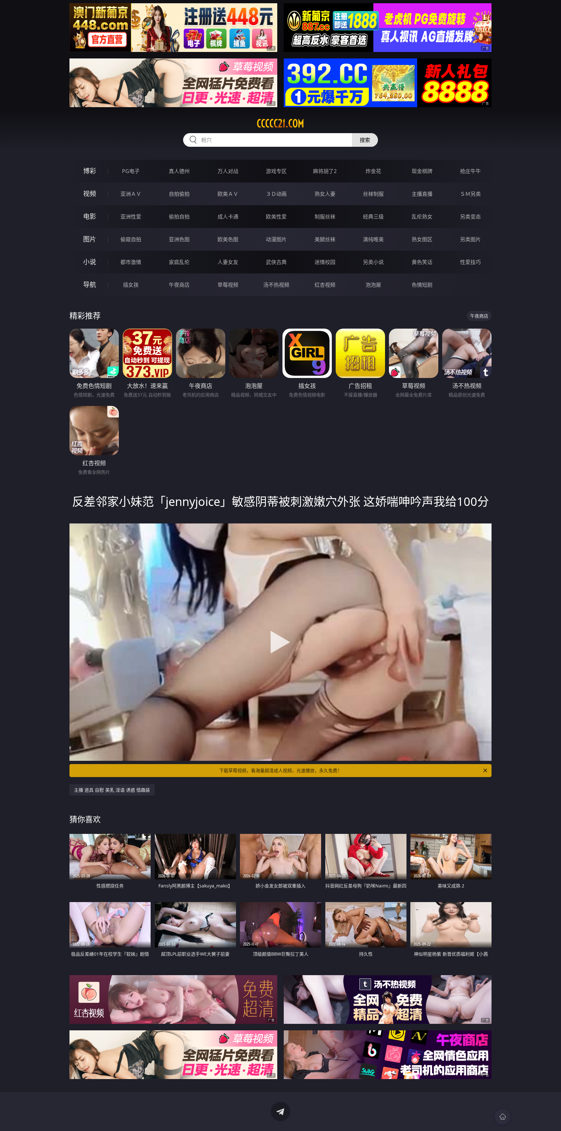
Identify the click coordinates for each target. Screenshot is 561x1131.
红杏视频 (325, 284)
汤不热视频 (276, 284)
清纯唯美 (373, 239)
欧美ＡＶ (228, 193)
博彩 (89, 171)
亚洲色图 (179, 239)
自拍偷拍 (179, 193)
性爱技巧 (470, 262)
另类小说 (373, 262)
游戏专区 (276, 171)
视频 (89, 193)
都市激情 (130, 262)
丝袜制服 (373, 193)
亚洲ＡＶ (130, 193)
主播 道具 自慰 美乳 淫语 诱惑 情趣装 (112, 790)
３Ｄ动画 (276, 193)
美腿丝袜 (325, 239)
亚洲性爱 (130, 216)
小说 (89, 262)
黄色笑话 (422, 262)
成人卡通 (228, 216)
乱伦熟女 (422, 216)
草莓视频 (228, 284)
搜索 (365, 140)
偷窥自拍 (130, 239)
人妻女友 (228, 262)
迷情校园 (325, 262)
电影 (89, 216)
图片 (89, 239)
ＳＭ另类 (470, 193)
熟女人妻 (325, 193)
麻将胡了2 (325, 171)
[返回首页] (502, 1117)
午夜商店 (179, 284)
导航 (89, 284)
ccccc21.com (280, 123)
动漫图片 (276, 239)
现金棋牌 (422, 171)
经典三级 (373, 216)
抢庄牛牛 (470, 171)
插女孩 (131, 284)
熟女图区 (422, 239)
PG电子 (131, 171)
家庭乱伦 (179, 262)
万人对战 (228, 171)
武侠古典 (276, 262)
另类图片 (470, 239)
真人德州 (179, 171)
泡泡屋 (373, 284)
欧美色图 (228, 239)
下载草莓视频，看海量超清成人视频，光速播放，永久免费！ (280, 770)
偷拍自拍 (179, 216)
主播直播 (422, 193)
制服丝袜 (325, 216)
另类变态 (470, 216)
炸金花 (373, 171)
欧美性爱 (276, 216)
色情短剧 (422, 284)
